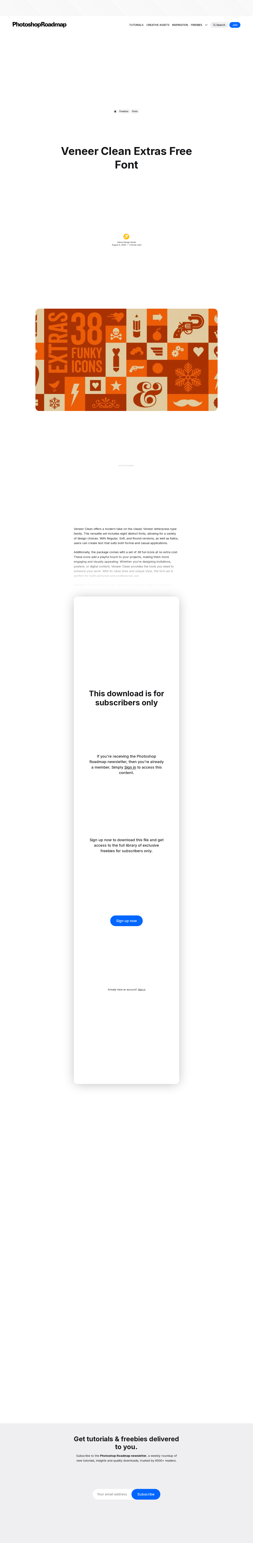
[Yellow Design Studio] (126, 237)
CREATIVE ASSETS (157, 24)
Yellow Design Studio (126, 242)
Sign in (130, 767)
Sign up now (126, 921)
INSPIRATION (180, 24)
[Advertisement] (126, 8)
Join (234, 24)
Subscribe (145, 1494)
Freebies (123, 111)
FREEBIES (196, 24)
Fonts (135, 111)
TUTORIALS (136, 24)
